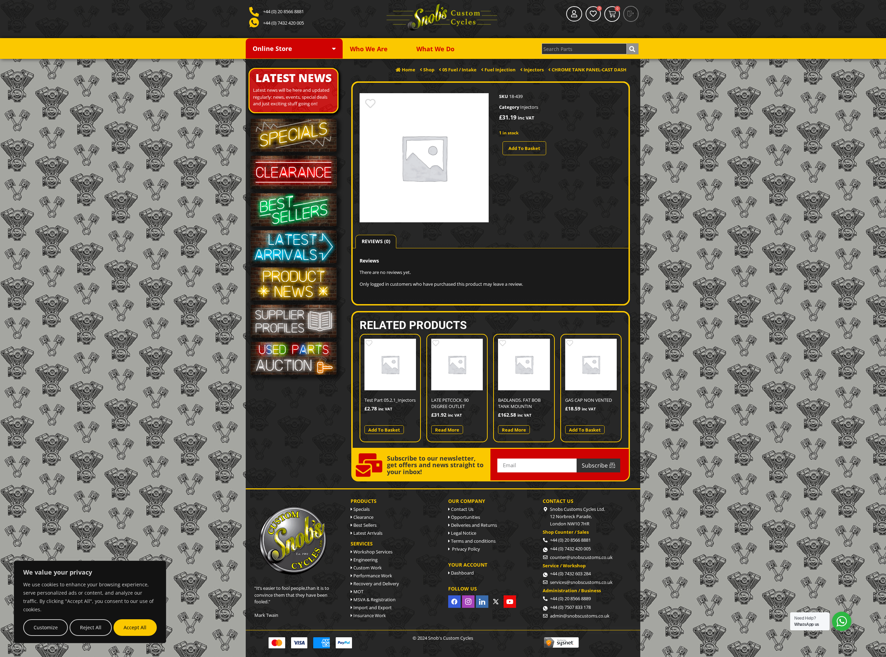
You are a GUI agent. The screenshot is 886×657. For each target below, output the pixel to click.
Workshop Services (372, 552)
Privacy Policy (465, 549)
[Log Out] (631, 14)
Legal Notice (463, 533)
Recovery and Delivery (375, 583)
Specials (361, 509)
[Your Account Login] (574, 13)
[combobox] (584, 48)
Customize (46, 627)
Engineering (365, 560)
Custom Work (367, 568)
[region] (90, 602)
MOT (357, 591)
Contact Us (461, 509)
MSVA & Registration (374, 599)
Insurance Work (369, 615)
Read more (447, 430)
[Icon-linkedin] (482, 601)
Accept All (135, 627)
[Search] (633, 48)
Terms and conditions (473, 541)
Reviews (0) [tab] (376, 241)
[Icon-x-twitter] (496, 601)
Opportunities (465, 517)
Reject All (90, 627)
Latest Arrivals (367, 533)
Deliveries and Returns (473, 525)
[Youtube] (510, 601)
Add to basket (524, 148)
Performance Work (372, 575)
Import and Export (372, 607)
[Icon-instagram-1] (468, 601)
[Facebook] (454, 601)
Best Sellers (364, 525)
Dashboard (462, 573)
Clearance (362, 517)
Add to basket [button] (384, 430)
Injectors (529, 107)
